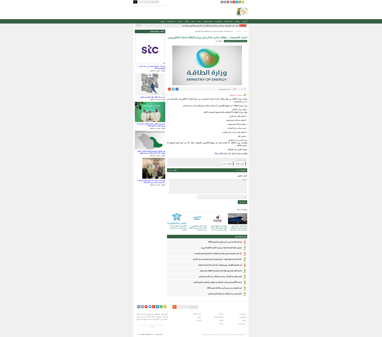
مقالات (186, 21)
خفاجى (157, 334)
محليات (237, 21)
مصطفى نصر (142, 334)
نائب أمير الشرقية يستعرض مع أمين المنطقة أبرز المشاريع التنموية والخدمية (210, 26)
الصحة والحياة (207, 21)
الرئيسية (245, 21)
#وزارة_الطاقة (240, 163)
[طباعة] (234, 89)
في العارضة (171, 21)
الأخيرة (179, 21)
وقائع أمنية (218, 21)
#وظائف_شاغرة (227, 163)
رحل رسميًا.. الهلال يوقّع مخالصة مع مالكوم (152, 97)
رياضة (199, 21)
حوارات (162, 21)
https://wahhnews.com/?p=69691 (224, 89)
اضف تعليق (171, 170)
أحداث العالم (228, 21)
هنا (216, 153)
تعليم (193, 21)
